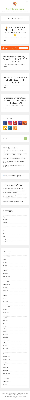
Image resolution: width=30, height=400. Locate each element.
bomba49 (5, 199)
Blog (4, 216)
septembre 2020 (6, 340)
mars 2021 (5, 331)
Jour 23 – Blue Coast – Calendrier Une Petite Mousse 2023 (15, 155)
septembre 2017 (6, 381)
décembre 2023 (6, 254)
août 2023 (5, 262)
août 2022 (5, 287)
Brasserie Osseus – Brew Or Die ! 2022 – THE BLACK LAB (15, 80)
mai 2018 (5, 362)
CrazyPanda (8, 37)
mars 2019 (5, 351)
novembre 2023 (6, 257)
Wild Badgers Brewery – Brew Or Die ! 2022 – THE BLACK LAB (15, 59)
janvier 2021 (5, 337)
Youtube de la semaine (8, 241)
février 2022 (5, 301)
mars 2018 (5, 367)
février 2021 (5, 334)
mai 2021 (5, 326)
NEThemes (15, 397)
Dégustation (5, 222)
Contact (3, 393)
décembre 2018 (6, 356)
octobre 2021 (6, 312)
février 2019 (5, 353)
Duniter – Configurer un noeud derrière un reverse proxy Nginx (14, 191)
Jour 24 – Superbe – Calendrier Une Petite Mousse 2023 (14, 151)
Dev (4, 225)
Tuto (4, 233)
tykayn (4, 195)
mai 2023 (5, 268)
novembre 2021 (6, 309)
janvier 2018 (5, 370)
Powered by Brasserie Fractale (15, 394)
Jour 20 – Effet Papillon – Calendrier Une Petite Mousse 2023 (13, 166)
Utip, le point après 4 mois (17, 201)
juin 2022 (5, 293)
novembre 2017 (6, 376)
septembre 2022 (6, 284)
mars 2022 (5, 298)
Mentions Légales (12, 393)
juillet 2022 (5, 290)
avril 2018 (5, 365)
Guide (4, 228)
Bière (22, 37)
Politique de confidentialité (22, 393)
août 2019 (5, 345)
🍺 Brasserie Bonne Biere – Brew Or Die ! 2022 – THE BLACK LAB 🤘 (15, 31)
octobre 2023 (6, 259)
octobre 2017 (6, 378)
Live (4, 230)
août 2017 (5, 384)
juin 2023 (5, 265)
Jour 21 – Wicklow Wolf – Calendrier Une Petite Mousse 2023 (13, 162)
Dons (7, 393)
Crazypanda (5, 219)
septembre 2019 (6, 342)
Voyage (4, 239)
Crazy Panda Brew (15, 8)
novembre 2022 (6, 279)
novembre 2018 (6, 359)
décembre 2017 (6, 373)
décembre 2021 (6, 306)
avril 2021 (5, 329)
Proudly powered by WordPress (10, 396)
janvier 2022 (5, 304)
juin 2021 (5, 323)
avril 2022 (5, 295)
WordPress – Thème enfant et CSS (16, 188)
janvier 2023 (5, 273)
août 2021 (5, 317)
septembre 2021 (6, 315)
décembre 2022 (6, 276)
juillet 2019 (5, 348)
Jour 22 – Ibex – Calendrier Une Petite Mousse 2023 (14, 158)
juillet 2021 (5, 320)
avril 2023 (5, 270)
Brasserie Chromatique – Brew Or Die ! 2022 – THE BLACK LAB (15, 100)
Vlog (24, 37)
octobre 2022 (6, 281)
